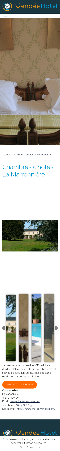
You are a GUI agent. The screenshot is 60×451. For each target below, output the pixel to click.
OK (21, 447)
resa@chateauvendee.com (25, 401)
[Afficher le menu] (5, 16)
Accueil (6, 155)
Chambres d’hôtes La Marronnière (33, 155)
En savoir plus (33, 447)
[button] (3, 328)
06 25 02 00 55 (24, 405)
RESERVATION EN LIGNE (19, 384)
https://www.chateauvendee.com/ (36, 408)
